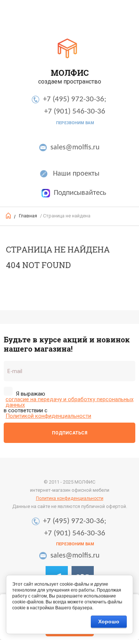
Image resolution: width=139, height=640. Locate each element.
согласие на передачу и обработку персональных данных (69, 402)
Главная (28, 216)
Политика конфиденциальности (69, 498)
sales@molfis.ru (75, 147)
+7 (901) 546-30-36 (74, 111)
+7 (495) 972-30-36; (74, 99)
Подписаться (69, 433)
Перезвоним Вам (75, 123)
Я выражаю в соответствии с (68, 404)
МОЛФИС (70, 72)
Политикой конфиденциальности (48, 416)
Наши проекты (76, 173)
